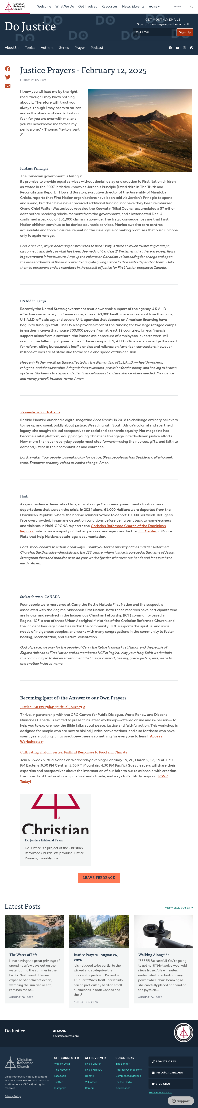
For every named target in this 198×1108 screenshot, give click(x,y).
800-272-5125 (166, 1061)
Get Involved (87, 6)
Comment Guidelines (128, 1076)
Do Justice (15, 1030)
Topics (30, 48)
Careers (90, 1088)
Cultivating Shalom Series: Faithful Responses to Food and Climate (73, 752)
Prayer (80, 48)
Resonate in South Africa (40, 412)
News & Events (133, 6)
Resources (110, 6)
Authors (47, 48)
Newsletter (191, 48)
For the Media (124, 1082)
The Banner (123, 1063)
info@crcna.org (169, 1072)
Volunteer (91, 1082)
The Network (62, 1069)
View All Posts (177, 907)
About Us (12, 48)
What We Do (64, 6)
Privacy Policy (13, 1096)
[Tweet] (7, 77)
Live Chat (163, 1084)
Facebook (170, 48)
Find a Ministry (93, 1069)
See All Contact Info (160, 1092)
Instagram (184, 48)
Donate (89, 1076)
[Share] (7, 69)
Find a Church (93, 1063)
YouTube (177, 48)
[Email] (7, 86)
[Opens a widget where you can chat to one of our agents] (180, 1101)
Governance (123, 1088)
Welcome (44, 6)
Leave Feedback (99, 877)
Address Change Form (129, 1069)
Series (64, 48)
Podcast (97, 48)
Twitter (58, 1082)
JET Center (147, 531)
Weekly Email (62, 1063)
